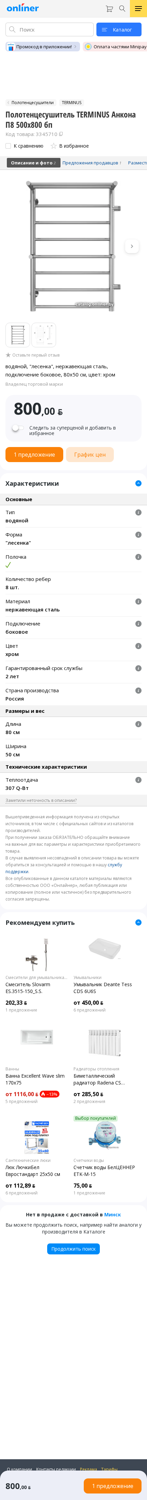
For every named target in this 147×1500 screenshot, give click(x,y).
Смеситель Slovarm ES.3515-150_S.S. (27, 987)
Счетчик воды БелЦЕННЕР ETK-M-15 (104, 1170)
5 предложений (21, 1101)
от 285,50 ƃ (88, 1094)
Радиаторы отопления (96, 1069)
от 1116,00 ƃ (21, 1094)
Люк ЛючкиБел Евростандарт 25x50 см (32, 1170)
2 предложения (89, 1101)
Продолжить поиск (73, 1248)
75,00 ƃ (83, 1185)
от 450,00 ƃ (88, 1002)
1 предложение (21, 1010)
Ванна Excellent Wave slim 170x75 (35, 1079)
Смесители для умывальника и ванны (36, 977)
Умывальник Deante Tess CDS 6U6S (103, 987)
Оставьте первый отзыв (35, 355)
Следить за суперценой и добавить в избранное (72, 430)
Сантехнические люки (28, 1160)
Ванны (12, 1069)
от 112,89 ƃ (20, 1185)
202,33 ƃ (16, 1002)
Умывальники (88, 977)
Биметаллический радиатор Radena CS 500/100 (97, 1079)
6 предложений (90, 1010)
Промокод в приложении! (44, 47)
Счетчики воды (89, 1160)
